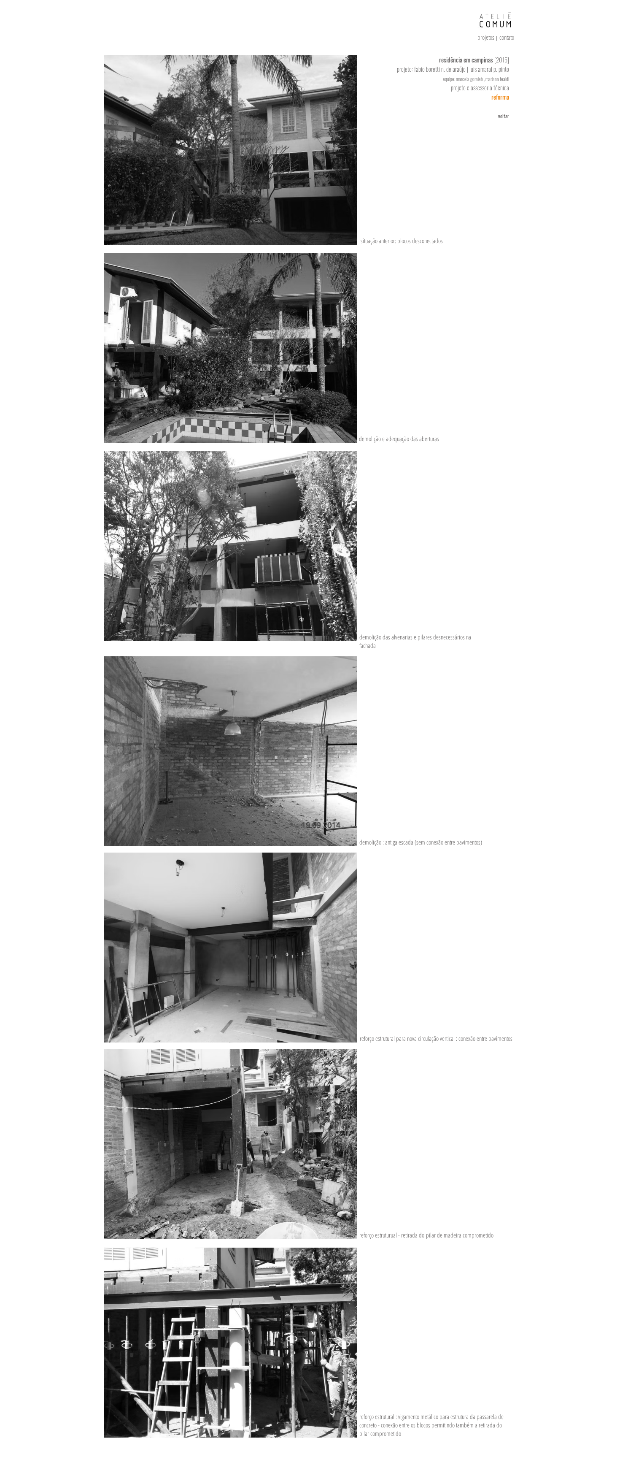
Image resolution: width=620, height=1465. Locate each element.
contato (506, 37)
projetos (486, 37)
